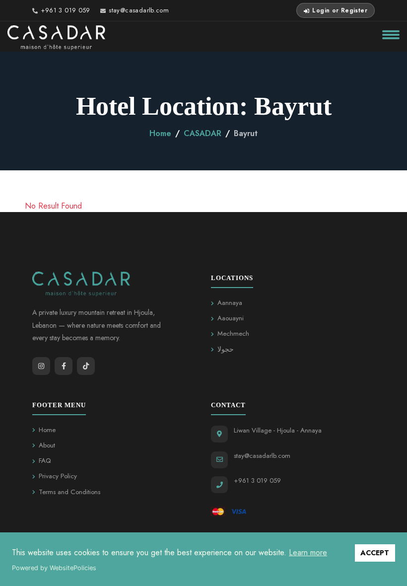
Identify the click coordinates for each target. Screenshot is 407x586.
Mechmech (233, 333)
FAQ (45, 460)
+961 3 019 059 (65, 10)
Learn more (308, 552)
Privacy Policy (58, 476)
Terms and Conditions (69, 492)
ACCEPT (374, 553)
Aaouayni (230, 318)
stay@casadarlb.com (139, 10)
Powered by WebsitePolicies (54, 568)
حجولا (225, 349)
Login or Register (339, 10)
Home (160, 133)
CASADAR (202, 133)
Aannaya (229, 302)
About (47, 445)
